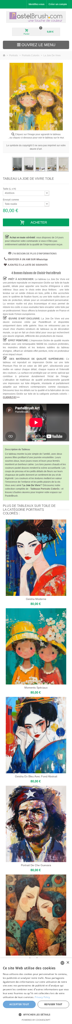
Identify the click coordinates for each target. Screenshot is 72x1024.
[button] (36, 1014)
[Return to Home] (4, 55)
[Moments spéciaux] (36, 646)
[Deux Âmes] (36, 915)
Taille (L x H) (10, 189)
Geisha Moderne (36, 599)
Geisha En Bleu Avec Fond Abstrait (36, 776)
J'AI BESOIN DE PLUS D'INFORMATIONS (34, 253)
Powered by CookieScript (36, 1019)
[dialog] (36, 991)
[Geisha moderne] (36, 557)
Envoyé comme (11, 199)
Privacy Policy (42, 997)
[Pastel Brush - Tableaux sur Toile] (36, 17)
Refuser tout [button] (53, 1004)
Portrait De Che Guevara (36, 865)
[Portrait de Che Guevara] (36, 824)
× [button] (67, 962)
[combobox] (62, 963)
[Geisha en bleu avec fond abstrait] (36, 735)
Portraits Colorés (31, 55)
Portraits (13, 55)
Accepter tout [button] (19, 1004)
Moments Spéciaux (36, 687)
